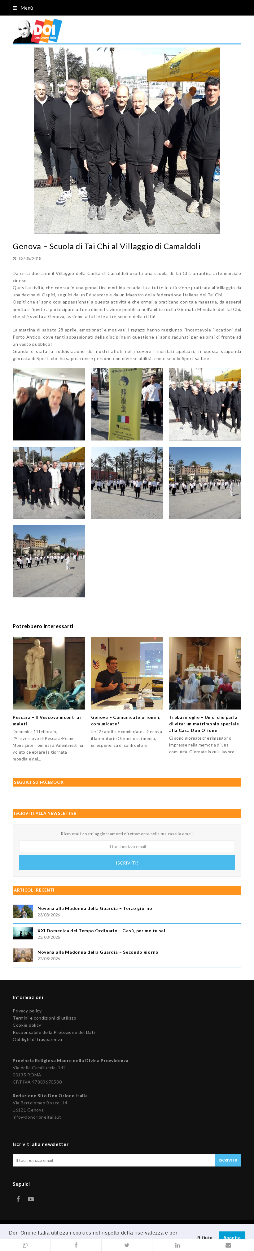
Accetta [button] (232, 1237)
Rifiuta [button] (205, 1237)
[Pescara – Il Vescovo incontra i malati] (49, 673)
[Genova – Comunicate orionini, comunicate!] (127, 673)
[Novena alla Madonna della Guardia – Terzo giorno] (23, 912)
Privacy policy (27, 1010)
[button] (25, 1245)
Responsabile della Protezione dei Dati (54, 1032)
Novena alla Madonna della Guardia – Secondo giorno (98, 952)
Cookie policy (27, 1025)
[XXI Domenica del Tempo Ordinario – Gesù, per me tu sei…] (23, 934)
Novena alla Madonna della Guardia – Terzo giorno (94, 908)
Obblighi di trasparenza (37, 1039)
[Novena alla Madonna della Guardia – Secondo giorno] (23, 956)
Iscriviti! (127, 862)
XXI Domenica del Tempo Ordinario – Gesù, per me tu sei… (103, 930)
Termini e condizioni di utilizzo (44, 1017)
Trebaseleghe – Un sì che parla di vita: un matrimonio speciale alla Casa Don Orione (204, 724)
